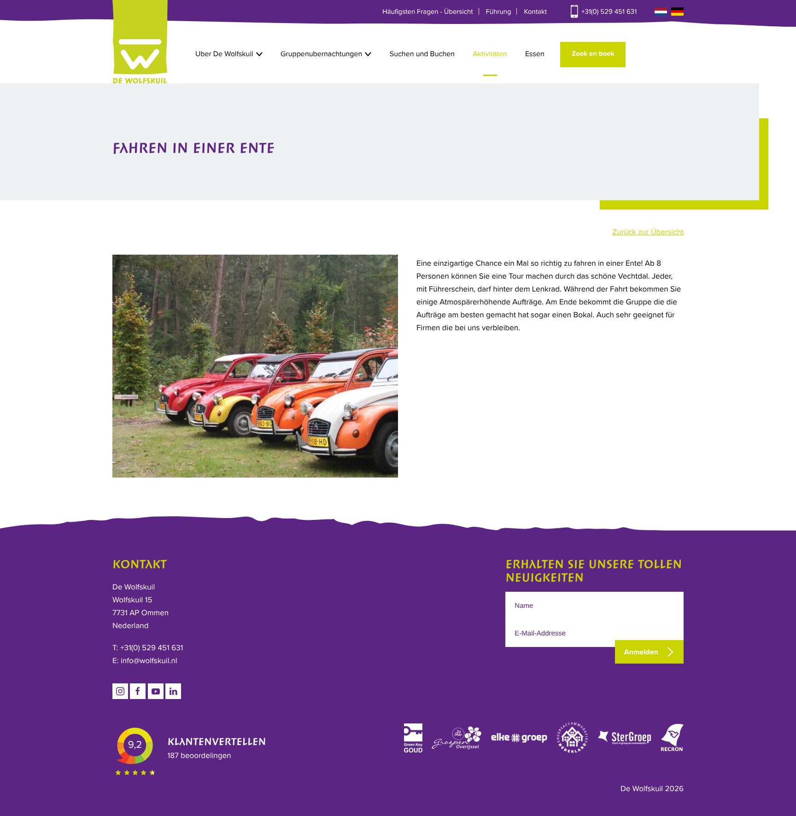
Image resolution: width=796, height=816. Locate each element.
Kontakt (535, 12)
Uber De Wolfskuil (224, 53)
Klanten (216, 741)
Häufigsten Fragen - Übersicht (427, 12)
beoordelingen (199, 755)
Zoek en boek (593, 54)
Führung (498, 12)
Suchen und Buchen (422, 53)
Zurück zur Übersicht (648, 232)
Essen (534, 53)
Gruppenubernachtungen (321, 53)
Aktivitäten (490, 53)
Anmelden (641, 652)
